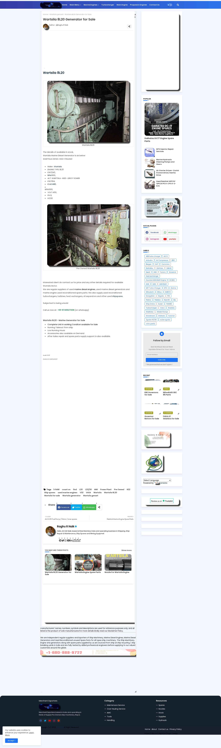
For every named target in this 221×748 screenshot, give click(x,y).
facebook (155, 232)
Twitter (78, 507)
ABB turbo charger (153, 256)
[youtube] (68, 540)
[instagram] (65, 540)
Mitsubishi (150, 292)
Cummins (165, 264)
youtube (172, 239)
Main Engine (122, 5)
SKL (174, 300)
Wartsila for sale (52, 495)
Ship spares (49, 492)
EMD (155, 272)
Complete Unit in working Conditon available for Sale (73, 324)
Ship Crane (150, 304)
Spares (162, 705)
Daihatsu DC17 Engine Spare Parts (159, 140)
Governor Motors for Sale (152, 417)
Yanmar (171, 316)
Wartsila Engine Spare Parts (88, 572)
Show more (126, 550)
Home (64, 5)
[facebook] (60, 540)
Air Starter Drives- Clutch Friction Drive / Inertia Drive (167, 172)
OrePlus (59, 727)
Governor (172, 272)
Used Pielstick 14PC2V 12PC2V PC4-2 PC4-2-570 (166, 183)
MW (96, 489)
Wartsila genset (56, 14)
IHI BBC (172, 280)
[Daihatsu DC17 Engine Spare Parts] (162, 119)
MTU (165, 288)
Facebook (65, 507)
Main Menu (74, 5)
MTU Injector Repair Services (165, 150)
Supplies (162, 716)
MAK (147, 284)
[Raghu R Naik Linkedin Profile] (154, 470)
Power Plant (106, 489)
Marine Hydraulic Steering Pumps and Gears (165, 161)
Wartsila (58, 166)
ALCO (166, 256)
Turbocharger (107, 5)
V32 (81, 492)
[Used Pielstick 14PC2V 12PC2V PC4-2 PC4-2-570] (150, 184)
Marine (173, 288)
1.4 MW (56, 489)
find (75, 489)
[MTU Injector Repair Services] (150, 152)
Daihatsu (149, 268)
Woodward (150, 316)
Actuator (149, 260)
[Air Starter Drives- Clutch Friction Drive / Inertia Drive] (150, 173)
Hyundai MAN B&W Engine (156, 280)
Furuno (162, 272)
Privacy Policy (176, 729)
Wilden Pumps (162, 312)
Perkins (148, 300)
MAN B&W (163, 284)
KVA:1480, (52, 184)
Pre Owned (119, 489)
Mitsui (159, 292)
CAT (156, 264)
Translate (163, 483)
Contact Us (154, 5)
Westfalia (149, 312)
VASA (88, 492)
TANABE (169, 304)
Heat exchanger (152, 276)
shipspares (117, 296)
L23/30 (88, 489)
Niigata (161, 296)
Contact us (163, 729)
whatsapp (172, 232)
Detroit (169, 268)
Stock (161, 712)
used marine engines (67, 492)
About (154, 729)
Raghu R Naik (65, 526)
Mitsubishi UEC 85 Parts (170, 393)
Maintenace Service (116, 705)
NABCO (168, 292)
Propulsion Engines (138, 5)
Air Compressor (162, 260)
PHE (168, 296)
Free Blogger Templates (57, 731)
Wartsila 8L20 (110, 492)
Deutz (148, 272)
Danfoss (160, 268)
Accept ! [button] (11, 740)
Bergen (148, 264)
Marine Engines (90, 5)
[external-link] (74, 540)
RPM (49, 175)
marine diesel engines (84, 289)
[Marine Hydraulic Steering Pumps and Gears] (150, 162)
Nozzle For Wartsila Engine (117, 572)
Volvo (162, 308)
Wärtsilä (161, 316)
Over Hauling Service (116, 709)
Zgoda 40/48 (151, 320)
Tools (109, 716)
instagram (154, 239)
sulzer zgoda (165, 320)
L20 (81, 489)
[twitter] (63, 540)
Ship (84, 731)
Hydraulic (163, 720)
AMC (109, 712)
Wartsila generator (71, 495)
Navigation (150, 296)
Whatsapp (90, 507)
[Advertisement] (92, 50)
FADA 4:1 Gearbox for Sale (171, 417)
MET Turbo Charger (153, 288)
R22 (128, 489)
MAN (154, 284)
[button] (177, 4)
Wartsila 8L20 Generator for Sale (58, 573)
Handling (111, 720)
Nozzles (162, 709)
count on (66, 489)
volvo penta (150, 324)
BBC (173, 260)
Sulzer (160, 304)
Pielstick (158, 300)
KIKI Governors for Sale (151, 393)
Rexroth (167, 300)
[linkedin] (71, 540)
